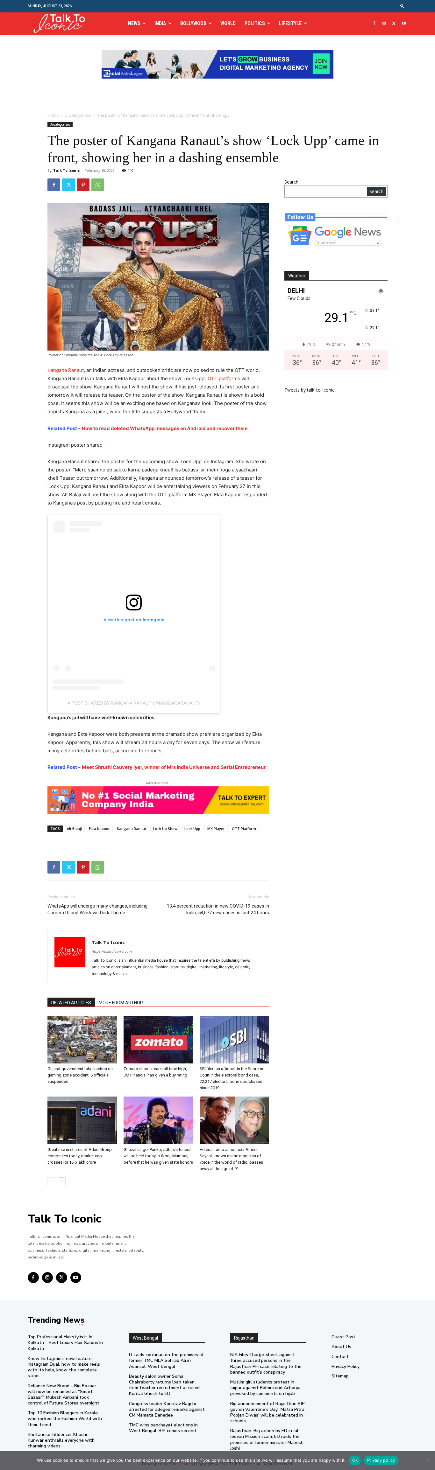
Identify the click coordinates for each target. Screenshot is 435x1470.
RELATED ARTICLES (71, 1002)
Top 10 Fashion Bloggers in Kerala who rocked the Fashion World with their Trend (65, 1418)
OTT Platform (244, 828)
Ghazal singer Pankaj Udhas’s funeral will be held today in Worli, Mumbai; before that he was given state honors (158, 1156)
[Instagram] (384, 23)
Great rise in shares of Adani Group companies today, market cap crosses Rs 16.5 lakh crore (79, 1156)
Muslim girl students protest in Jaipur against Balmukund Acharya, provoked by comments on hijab (266, 1388)
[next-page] (62, 1181)
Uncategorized (78, 115)
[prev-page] (51, 1181)
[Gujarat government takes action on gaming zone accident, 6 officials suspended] (82, 1039)
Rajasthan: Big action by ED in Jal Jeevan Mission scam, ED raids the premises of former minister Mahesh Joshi (266, 1439)
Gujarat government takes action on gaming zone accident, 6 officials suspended (80, 1075)
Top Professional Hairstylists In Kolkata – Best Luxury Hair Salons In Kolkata (65, 1342)
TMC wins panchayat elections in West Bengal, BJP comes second (163, 1428)
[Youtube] (403, 23)
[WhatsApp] (97, 184)
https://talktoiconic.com (112, 951)
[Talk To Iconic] (62, 23)
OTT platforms (224, 378)
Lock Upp (192, 828)
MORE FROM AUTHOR (121, 1002)
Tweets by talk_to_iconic (309, 390)
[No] (427, 1460)
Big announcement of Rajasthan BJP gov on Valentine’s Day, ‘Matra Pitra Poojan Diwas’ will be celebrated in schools (267, 1412)
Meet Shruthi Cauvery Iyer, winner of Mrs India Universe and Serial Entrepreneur (174, 767)
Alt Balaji (74, 828)
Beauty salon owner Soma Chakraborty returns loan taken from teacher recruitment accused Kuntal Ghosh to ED (164, 1385)
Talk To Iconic (66, 170)
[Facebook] (374, 23)
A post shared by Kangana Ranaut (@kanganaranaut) (134, 703)
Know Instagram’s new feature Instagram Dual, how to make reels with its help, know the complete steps (64, 1367)
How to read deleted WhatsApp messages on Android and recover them (165, 428)
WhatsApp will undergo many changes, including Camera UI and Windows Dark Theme (97, 909)
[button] (402, 6)
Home (53, 115)
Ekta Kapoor (99, 828)
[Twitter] (393, 23)
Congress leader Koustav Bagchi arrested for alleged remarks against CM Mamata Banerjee (167, 1409)
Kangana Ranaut (65, 370)
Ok (355, 1460)
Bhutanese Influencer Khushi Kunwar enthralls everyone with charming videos (61, 1440)
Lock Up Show (165, 828)
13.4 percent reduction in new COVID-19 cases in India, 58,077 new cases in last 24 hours (218, 909)
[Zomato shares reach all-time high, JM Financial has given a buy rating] (158, 1039)
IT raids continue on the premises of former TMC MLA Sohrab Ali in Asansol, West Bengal (166, 1360)
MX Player (216, 828)
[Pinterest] (83, 184)
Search (291, 182)
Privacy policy (381, 1460)
